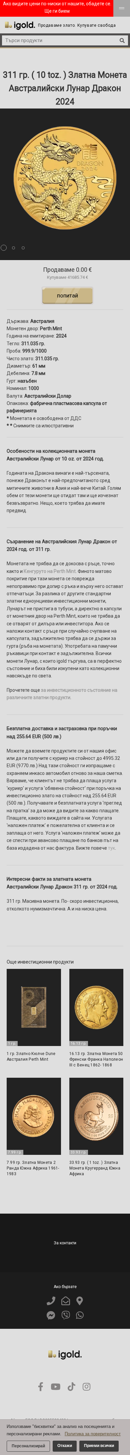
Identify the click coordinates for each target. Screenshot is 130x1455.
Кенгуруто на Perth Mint (50, 571)
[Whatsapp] (79, 1315)
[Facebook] (51, 1315)
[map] (80, 1301)
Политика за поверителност (93, 1433)
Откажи (64, 1445)
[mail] (66, 1301)
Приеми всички (99, 1445)
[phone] (51, 1301)
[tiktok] (71, 1387)
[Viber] (66, 1315)
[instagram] (86, 1387)
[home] (20, 25)
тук (111, 848)
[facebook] (40, 1387)
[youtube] (55, 1387)
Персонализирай (28, 1446)
